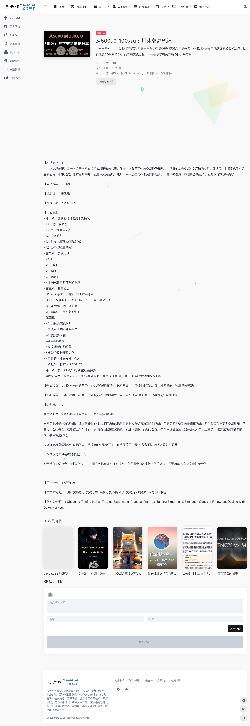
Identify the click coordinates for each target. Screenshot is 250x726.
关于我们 (162, 680)
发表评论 (235, 628)
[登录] (245, 7)
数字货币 (166, 73)
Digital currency (133, 73)
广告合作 (148, 680)
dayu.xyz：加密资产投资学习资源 (58, 573)
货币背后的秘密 (227, 573)
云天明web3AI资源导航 (77, 717)
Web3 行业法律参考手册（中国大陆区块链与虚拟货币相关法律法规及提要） (197, 573)
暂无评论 (56, 581)
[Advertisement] (145, 129)
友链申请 (119, 680)
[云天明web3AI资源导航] (63, 683)
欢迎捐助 (176, 680)
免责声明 (133, 680)
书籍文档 (101, 33)
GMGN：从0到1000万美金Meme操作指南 (93, 573)
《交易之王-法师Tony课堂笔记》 (127, 573)
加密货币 (152, 73)
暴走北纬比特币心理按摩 (162, 573)
